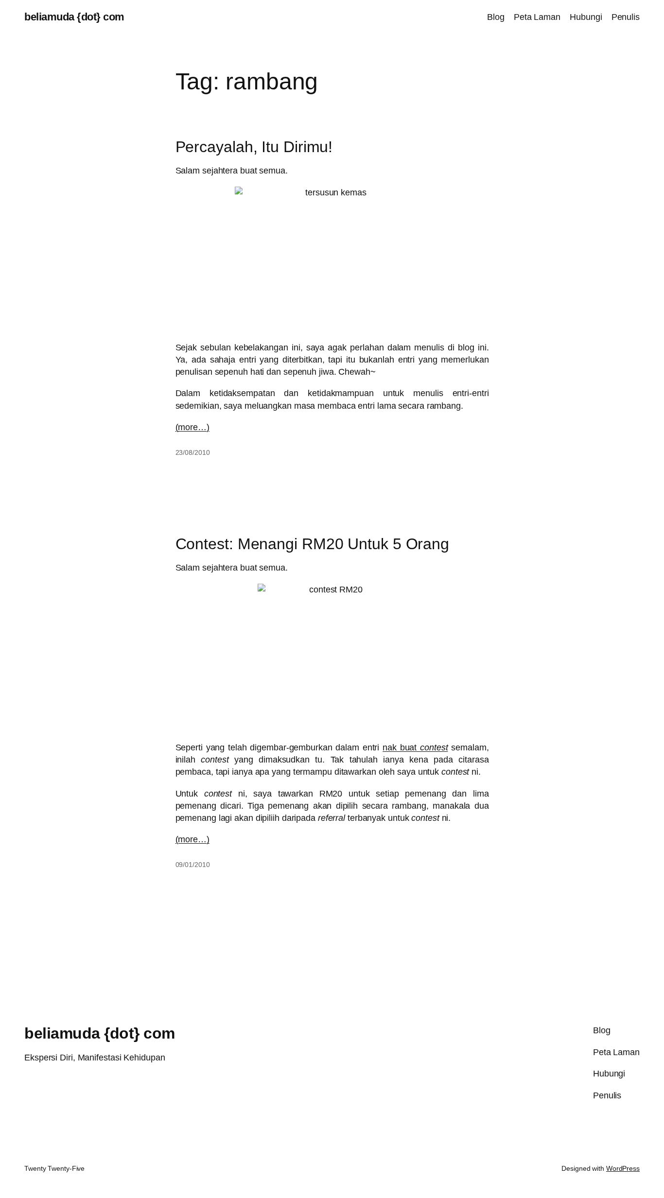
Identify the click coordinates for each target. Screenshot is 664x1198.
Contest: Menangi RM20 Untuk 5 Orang (312, 544)
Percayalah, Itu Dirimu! (254, 147)
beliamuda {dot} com (74, 17)
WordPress (623, 1168)
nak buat (415, 747)
